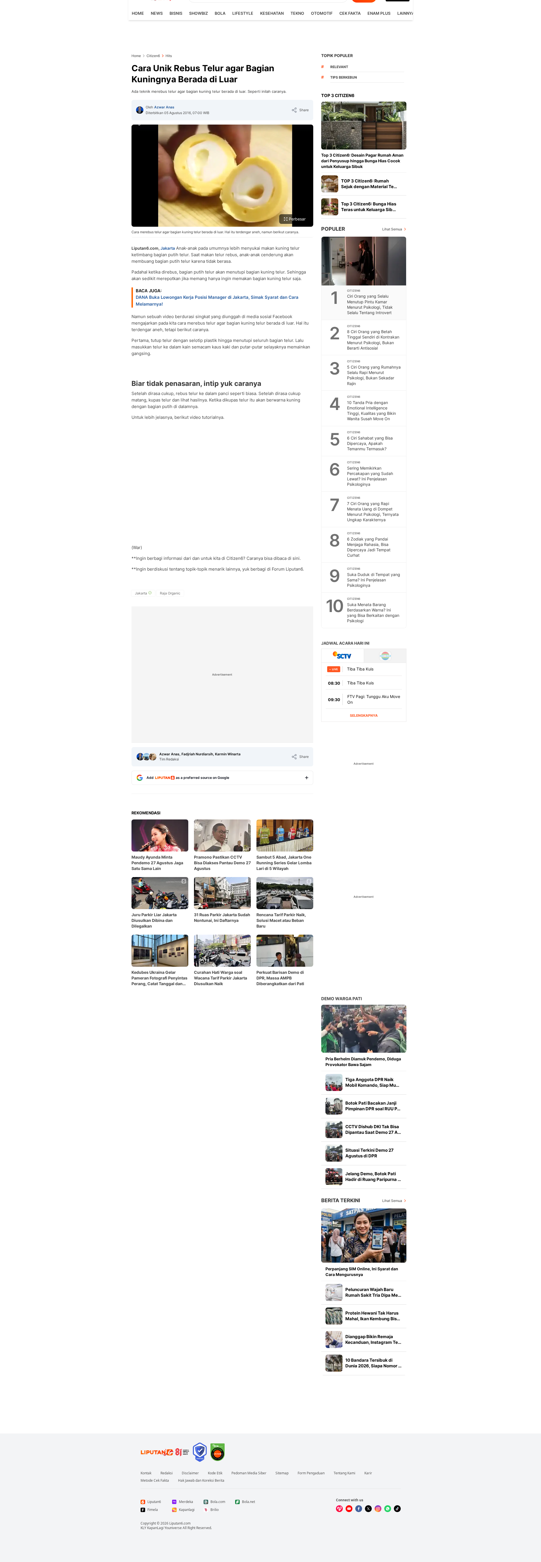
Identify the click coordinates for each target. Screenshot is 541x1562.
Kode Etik (215, 1473)
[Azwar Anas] (139, 110)
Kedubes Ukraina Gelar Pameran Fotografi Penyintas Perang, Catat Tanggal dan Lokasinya (159, 978)
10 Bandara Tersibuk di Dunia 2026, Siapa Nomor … (373, 1362)
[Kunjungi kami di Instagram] (378, 1508)
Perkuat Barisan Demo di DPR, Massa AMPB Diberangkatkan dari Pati (280, 978)
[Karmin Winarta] (153, 756)
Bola (220, 13)
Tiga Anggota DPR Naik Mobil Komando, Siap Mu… (372, 1082)
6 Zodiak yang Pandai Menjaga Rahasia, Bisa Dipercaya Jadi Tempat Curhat (368, 547)
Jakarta (167, 248)
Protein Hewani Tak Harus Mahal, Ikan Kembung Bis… (372, 1315)
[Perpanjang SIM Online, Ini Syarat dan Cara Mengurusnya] (363, 1235)
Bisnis (176, 13)
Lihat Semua (392, 229)
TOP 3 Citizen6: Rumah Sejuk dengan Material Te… (369, 183)
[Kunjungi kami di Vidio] (339, 1508)
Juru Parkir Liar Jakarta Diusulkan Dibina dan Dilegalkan (154, 920)
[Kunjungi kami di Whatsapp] (387, 1508)
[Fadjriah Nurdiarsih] (146, 756)
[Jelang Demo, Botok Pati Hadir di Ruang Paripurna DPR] (333, 1176)
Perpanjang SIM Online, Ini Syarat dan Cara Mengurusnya (361, 1271)
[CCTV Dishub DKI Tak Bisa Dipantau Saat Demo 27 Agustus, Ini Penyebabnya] (333, 1129)
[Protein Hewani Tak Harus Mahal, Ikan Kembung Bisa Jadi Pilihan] (333, 1316)
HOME (138, 13)
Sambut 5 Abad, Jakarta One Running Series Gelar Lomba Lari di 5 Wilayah (284, 863)
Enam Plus (378, 13)
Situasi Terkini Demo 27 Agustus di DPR (369, 1153)
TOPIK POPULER (337, 55)
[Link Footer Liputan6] (165, 1452)
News (157, 13)
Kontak (146, 1473)
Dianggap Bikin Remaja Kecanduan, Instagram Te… (373, 1339)
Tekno (297, 13)
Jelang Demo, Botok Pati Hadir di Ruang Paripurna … (373, 1176)
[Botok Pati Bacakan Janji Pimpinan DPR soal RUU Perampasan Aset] (333, 1106)
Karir (368, 1473)
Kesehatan (272, 13)
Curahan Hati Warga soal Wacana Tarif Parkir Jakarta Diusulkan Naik (220, 978)
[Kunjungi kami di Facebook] (358, 1508)
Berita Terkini (340, 1200)
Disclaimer (190, 1473)
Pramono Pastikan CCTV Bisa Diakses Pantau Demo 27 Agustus (222, 863)
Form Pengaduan (311, 1473)
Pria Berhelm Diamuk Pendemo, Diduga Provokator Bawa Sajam (363, 1061)
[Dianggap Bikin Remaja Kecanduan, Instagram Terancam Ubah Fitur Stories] (333, 1339)
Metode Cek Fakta (155, 1480)
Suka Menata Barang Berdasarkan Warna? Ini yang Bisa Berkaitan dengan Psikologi (373, 612)
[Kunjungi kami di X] (368, 1508)
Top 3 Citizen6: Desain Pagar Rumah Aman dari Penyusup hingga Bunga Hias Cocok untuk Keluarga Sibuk (362, 161)
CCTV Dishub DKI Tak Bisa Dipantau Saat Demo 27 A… (373, 1129)
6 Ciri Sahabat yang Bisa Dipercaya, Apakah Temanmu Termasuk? (370, 443)
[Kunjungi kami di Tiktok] (397, 1508)
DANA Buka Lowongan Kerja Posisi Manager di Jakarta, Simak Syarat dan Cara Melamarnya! (217, 301)
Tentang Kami (344, 1473)
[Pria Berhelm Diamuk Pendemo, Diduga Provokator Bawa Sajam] (363, 1029)
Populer (333, 229)
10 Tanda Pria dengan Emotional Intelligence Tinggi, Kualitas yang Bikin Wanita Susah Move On (371, 410)
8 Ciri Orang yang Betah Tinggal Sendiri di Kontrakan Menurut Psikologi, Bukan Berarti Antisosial (373, 339)
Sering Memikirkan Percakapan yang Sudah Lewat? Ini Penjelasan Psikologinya (370, 476)
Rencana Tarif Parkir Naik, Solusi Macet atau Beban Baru (281, 920)
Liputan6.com (180, 1523)
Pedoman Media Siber (248, 1473)
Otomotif (322, 13)
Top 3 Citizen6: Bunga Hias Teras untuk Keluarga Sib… (368, 206)
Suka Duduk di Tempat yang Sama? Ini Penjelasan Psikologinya (373, 580)
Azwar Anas (164, 107)
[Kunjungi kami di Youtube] (349, 1508)
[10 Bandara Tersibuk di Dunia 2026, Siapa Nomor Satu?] (333, 1363)
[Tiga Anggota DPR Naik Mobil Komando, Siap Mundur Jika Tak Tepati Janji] (333, 1082)
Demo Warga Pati (341, 998)
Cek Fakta (350, 13)
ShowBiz (198, 13)
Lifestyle (242, 13)
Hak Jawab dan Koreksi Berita (201, 1480)
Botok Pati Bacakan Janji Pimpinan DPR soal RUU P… (372, 1105)
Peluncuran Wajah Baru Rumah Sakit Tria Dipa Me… (373, 1292)
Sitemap (282, 1473)
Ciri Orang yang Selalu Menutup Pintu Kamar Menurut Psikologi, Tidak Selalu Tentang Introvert (370, 304)
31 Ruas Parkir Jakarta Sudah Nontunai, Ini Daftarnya (222, 917)
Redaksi (166, 1473)
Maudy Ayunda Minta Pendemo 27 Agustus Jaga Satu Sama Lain (157, 863)
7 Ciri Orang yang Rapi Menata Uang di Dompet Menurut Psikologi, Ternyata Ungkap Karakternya (373, 511)
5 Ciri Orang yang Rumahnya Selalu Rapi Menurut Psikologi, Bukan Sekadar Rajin (374, 375)
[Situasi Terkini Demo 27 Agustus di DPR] (333, 1153)
